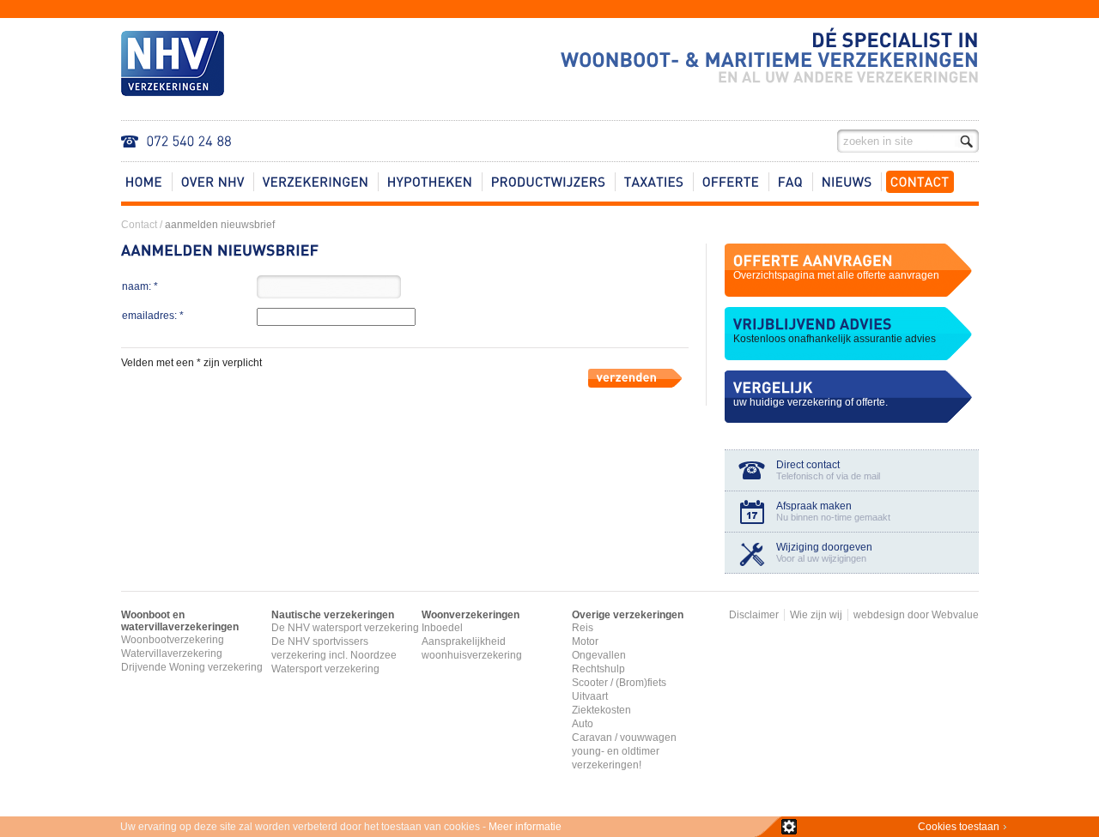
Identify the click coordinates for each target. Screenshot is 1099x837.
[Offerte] (731, 182)
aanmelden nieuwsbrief (220, 225)
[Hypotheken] (430, 182)
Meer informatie (525, 827)
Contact (139, 225)
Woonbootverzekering (172, 640)
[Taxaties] (654, 182)
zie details (789, 826)
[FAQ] (791, 182)
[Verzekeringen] (315, 182)
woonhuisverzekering (472, 655)
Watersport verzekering (325, 669)
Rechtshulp (598, 669)
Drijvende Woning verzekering (192, 667)
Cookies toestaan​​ (958, 827)
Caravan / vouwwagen (624, 738)
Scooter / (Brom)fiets (619, 683)
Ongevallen (599, 655)
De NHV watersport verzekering (345, 628)
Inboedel (442, 628)
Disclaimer (754, 615)
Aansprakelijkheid (464, 641)
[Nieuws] (847, 182)
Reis (582, 628)
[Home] (144, 182)
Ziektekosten (601, 710)
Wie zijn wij (816, 615)
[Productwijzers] (548, 182)
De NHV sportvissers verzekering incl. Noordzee (334, 648)
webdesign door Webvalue (916, 615)
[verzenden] (632, 382)
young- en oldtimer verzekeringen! (615, 758)
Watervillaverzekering (171, 653)
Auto (582, 724)
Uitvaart (590, 696)
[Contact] (920, 182)
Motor (585, 641)
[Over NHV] (213, 182)
